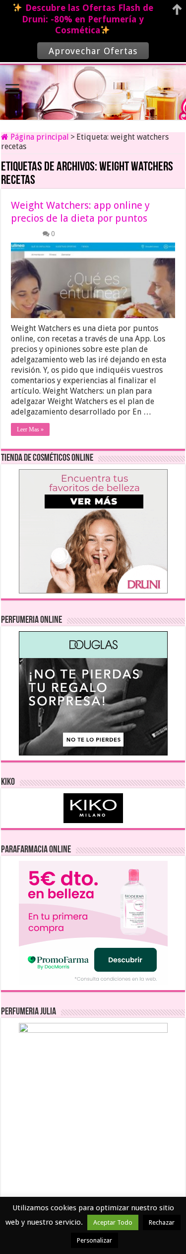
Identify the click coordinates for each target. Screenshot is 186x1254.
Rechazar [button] (162, 1222)
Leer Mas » (30, 429)
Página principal (38, 137)
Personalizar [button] (94, 1240)
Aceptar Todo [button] (112, 1222)
